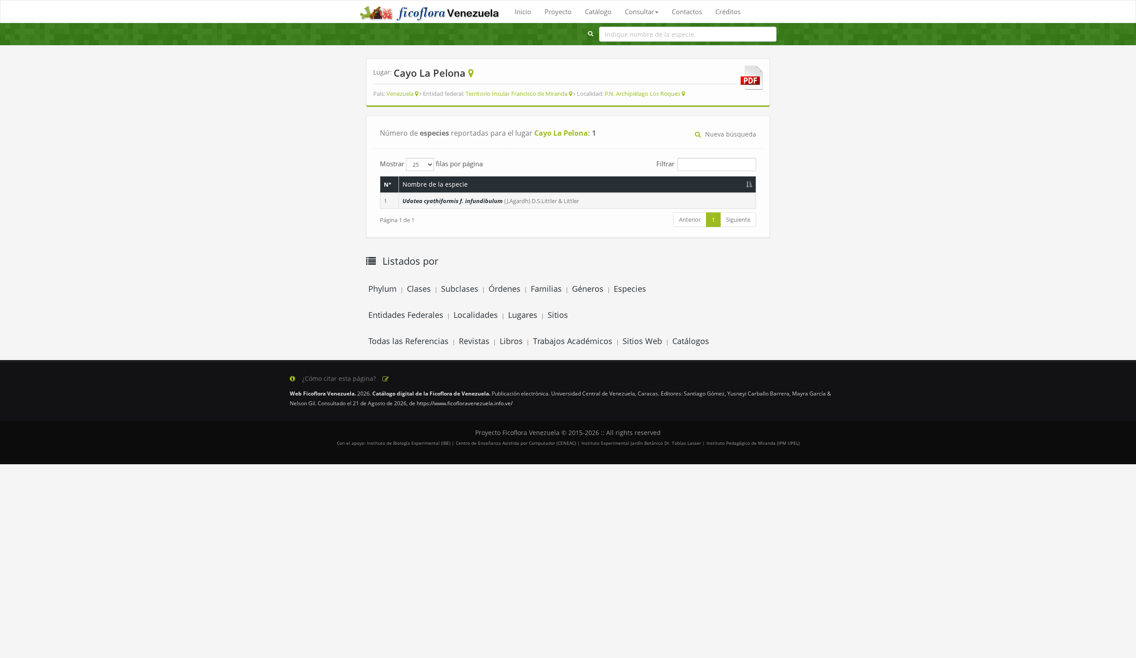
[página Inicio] (430, 11)
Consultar (639, 11)
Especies (630, 288)
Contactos (687, 11)
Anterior (690, 219)
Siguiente (738, 219)
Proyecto (558, 11)
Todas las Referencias (408, 341)
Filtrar (665, 163)
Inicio (523, 11)
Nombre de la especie (435, 184)
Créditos (728, 11)
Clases (419, 288)
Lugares (522, 314)
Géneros (588, 288)
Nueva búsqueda (730, 134)
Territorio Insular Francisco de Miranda (516, 94)
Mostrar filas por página (431, 163)
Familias (546, 288)
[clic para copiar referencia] (385, 379)
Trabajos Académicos (572, 341)
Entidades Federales (405, 314)
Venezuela (400, 94)
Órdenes (505, 288)
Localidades (476, 314)
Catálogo (598, 11)
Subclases (459, 288)
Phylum (382, 288)
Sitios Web (642, 341)
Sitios (558, 314)
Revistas (474, 341)
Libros (511, 341)
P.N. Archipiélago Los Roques (642, 94)
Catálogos (690, 341)
